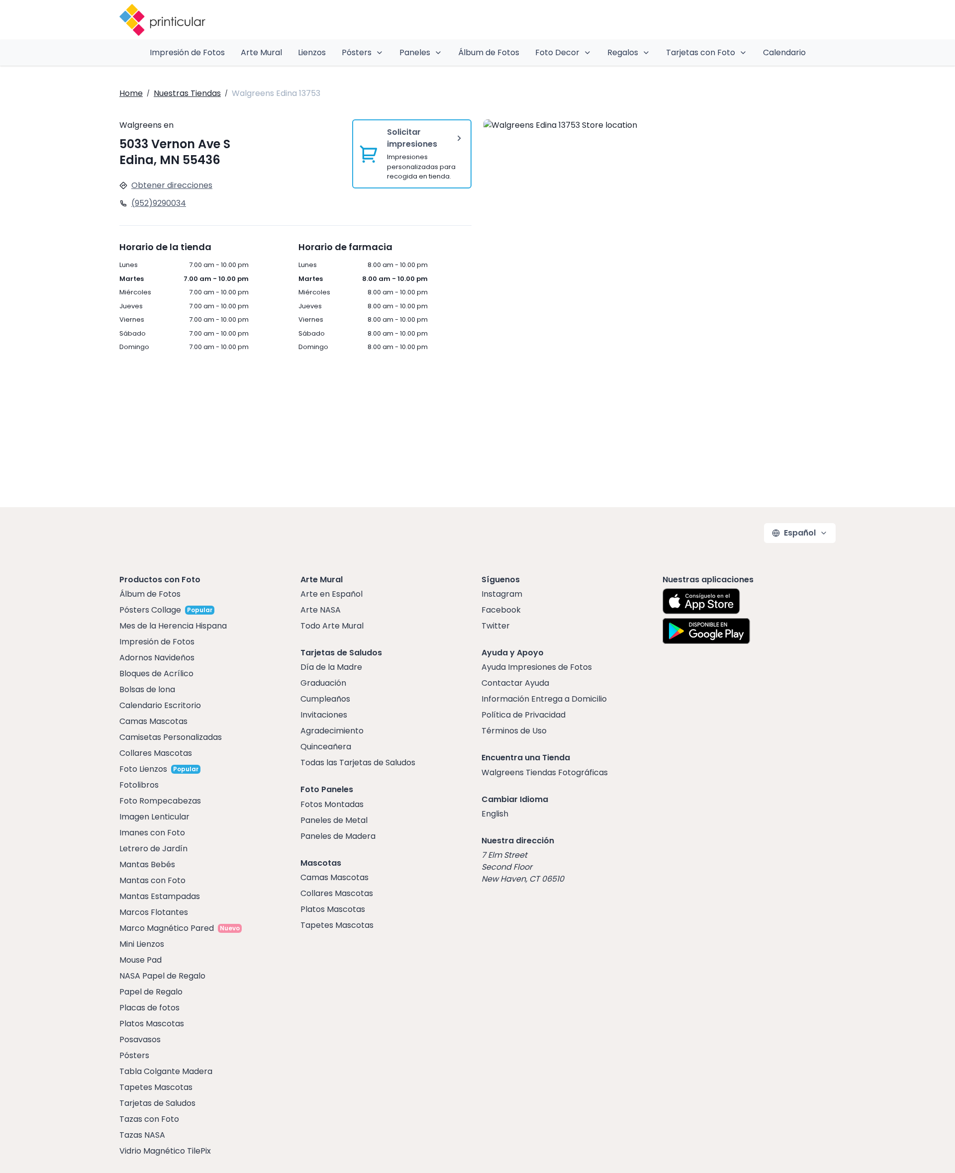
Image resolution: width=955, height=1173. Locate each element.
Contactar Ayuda (515, 683)
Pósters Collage (150, 610)
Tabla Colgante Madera (165, 1071)
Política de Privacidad (523, 715)
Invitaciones (323, 715)
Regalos (622, 52)
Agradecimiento (332, 730)
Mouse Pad (140, 960)
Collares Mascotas (155, 753)
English (494, 813)
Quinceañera (325, 746)
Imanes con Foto (152, 832)
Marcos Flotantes (153, 912)
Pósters (357, 52)
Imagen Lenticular (154, 816)
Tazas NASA (142, 1135)
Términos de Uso (514, 730)
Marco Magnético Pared (166, 928)
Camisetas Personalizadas (170, 737)
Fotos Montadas (332, 804)
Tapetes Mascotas (155, 1087)
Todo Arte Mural (332, 626)
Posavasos (140, 1039)
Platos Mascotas (151, 1023)
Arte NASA (320, 610)
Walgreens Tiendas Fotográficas (544, 772)
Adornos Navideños (156, 657)
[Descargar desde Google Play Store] (706, 631)
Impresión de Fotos (187, 52)
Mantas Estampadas (159, 896)
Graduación (323, 683)
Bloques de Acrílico (156, 673)
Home (131, 93)
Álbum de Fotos (488, 52)
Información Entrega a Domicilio (544, 699)
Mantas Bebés (147, 864)
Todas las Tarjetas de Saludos (357, 762)
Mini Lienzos (141, 944)
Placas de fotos (149, 1007)
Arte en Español (331, 594)
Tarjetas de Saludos (157, 1103)
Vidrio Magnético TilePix (165, 1151)
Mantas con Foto (152, 880)
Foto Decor (557, 52)
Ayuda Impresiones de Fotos (536, 667)
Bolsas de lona (147, 689)
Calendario (784, 52)
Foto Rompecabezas (160, 801)
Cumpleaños (325, 699)
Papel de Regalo (151, 991)
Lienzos (312, 52)
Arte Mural (261, 52)
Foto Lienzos (143, 769)
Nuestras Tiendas (187, 93)
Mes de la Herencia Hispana (173, 626)
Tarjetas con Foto (700, 52)
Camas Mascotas (153, 721)
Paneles (414, 52)
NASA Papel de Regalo (162, 976)
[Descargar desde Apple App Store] (701, 601)
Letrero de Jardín (153, 848)
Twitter (495, 626)
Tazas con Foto (149, 1119)
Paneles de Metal (334, 820)
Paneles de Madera (338, 836)
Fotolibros (139, 785)
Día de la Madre (331, 667)
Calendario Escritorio (160, 705)
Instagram (501, 594)
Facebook (501, 610)
